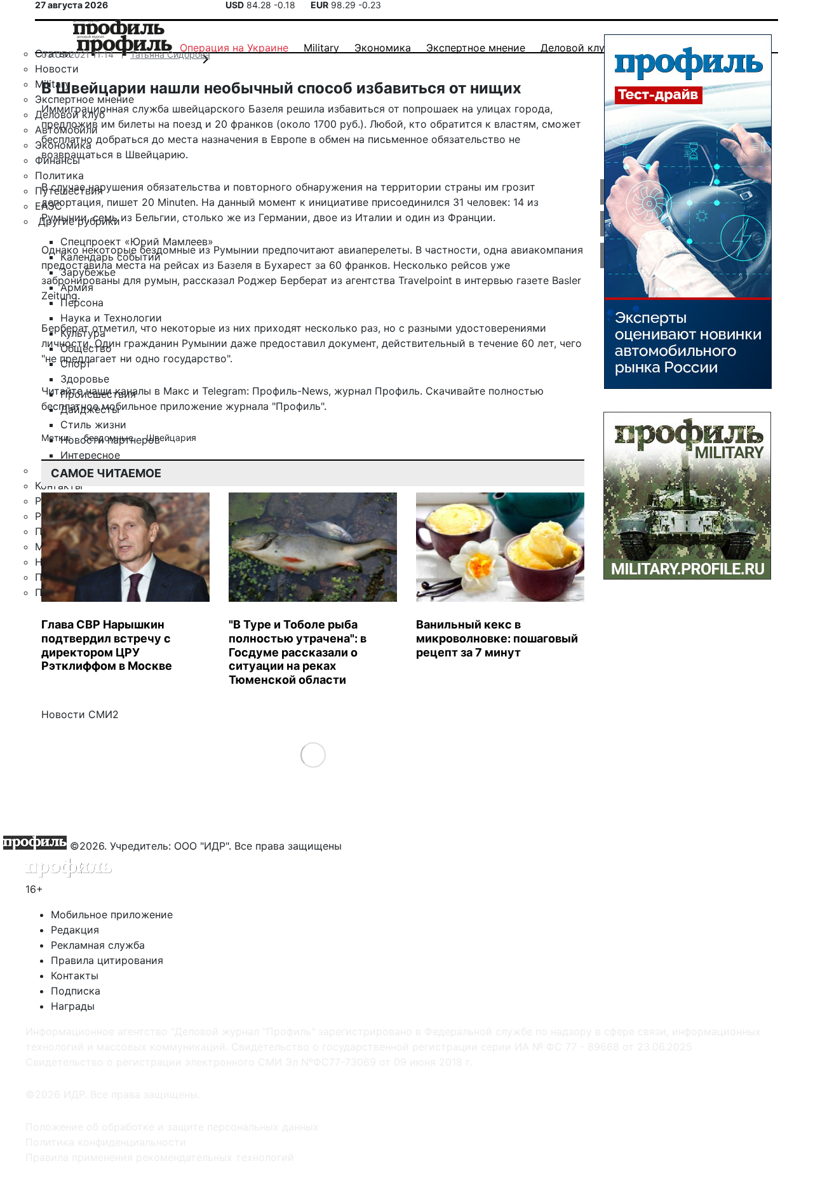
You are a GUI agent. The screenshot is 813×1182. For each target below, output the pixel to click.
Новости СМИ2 (80, 714)
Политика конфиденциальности (105, 1142)
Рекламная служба (98, 945)
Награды (73, 1006)
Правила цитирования (107, 960)
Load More (313, 754)
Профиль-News (290, 390)
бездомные (110, 437)
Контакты (74, 975)
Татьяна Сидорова (170, 54)
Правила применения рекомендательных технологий (159, 1157)
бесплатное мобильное (99, 406)
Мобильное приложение (112, 914)
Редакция (75, 929)
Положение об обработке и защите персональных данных (172, 1126)
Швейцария (171, 437)
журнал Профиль (377, 390)
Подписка (75, 990)
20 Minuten (169, 202)
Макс (176, 390)
